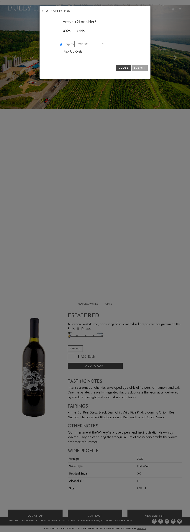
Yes (68, 31)
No (82, 31)
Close (123, 68)
